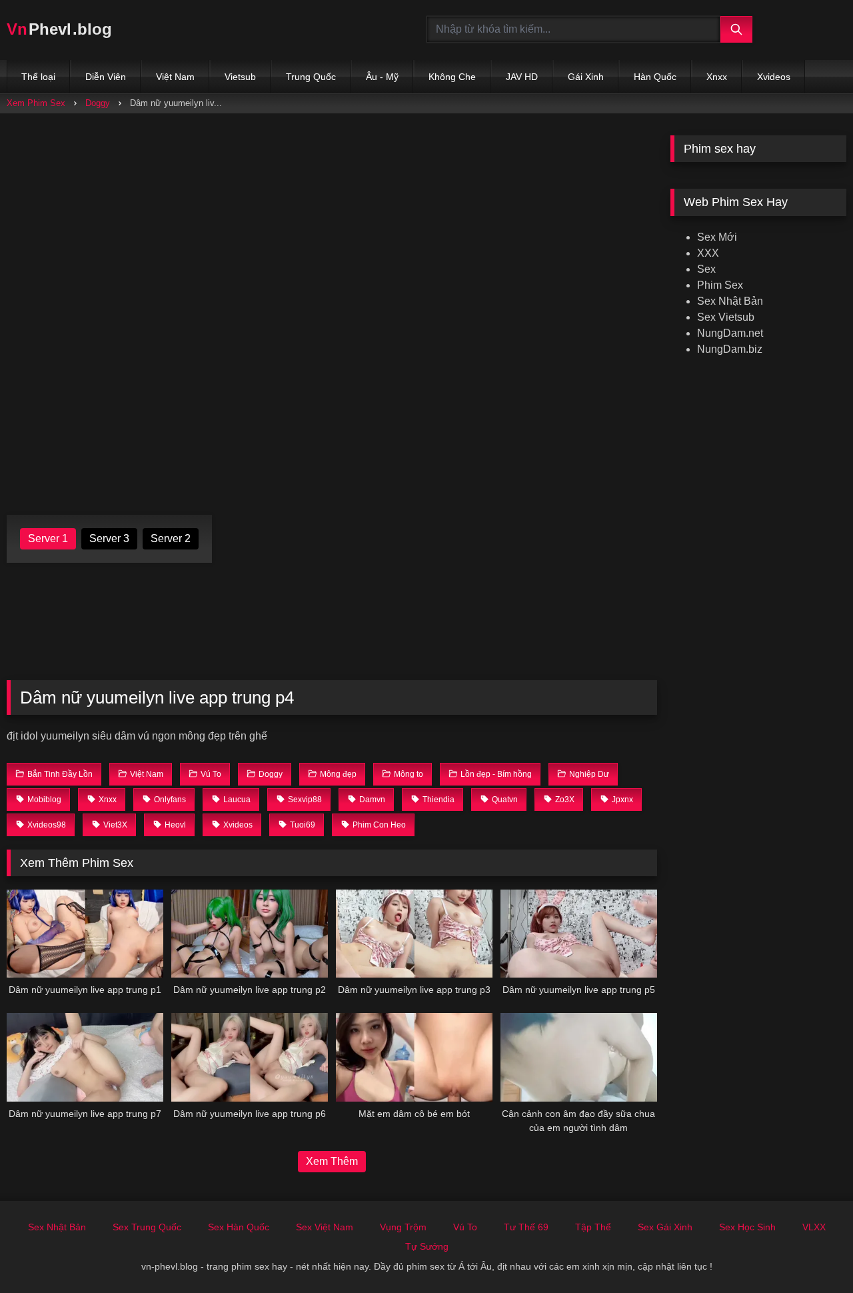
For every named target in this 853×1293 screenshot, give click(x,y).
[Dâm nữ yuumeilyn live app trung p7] (85, 1057)
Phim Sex (720, 285)
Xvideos (773, 76)
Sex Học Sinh (747, 1227)
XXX (708, 253)
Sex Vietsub (725, 317)
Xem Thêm (332, 1161)
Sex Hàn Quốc (238, 1227)
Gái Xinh (586, 76)
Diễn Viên (105, 76)
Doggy (97, 103)
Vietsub (240, 76)
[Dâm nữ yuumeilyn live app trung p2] (249, 934)
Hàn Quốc (655, 76)
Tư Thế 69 (526, 1227)
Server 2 (171, 538)
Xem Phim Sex (36, 103)
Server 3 (109, 538)
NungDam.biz (729, 349)
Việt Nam (175, 76)
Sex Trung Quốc (147, 1227)
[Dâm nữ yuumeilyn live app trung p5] (578, 934)
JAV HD (522, 76)
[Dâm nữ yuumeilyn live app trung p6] (249, 1057)
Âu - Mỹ (382, 76)
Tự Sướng (426, 1246)
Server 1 (48, 538)
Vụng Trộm (403, 1227)
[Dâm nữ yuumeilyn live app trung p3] (414, 934)
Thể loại (38, 76)
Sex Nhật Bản (730, 301)
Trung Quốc (311, 76)
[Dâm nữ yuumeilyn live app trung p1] (85, 934)
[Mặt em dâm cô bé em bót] (414, 1057)
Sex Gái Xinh (665, 1227)
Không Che (452, 76)
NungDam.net (730, 333)
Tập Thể (593, 1227)
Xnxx (716, 76)
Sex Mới (717, 237)
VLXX (814, 1227)
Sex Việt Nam (324, 1227)
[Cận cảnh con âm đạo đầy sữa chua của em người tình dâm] (578, 1057)
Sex (706, 269)
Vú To (465, 1227)
